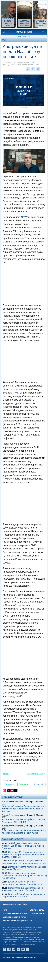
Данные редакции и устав (14, 917)
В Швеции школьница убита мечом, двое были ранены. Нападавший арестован (24, 862)
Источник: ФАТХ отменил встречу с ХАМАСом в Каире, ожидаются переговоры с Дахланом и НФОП (24, 854)
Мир (4, 39)
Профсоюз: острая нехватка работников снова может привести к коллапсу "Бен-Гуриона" (24, 875)
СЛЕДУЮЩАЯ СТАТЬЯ (35, 774)
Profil (15, 392)
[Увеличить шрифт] (33, 69)
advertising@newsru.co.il (21, 920)
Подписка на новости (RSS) (15, 913)
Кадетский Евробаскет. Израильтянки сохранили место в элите (23, 895)
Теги (5, 910)
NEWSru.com (28, 217)
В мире (6, 774)
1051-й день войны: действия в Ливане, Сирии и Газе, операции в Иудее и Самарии (23, 845)
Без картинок (38, 913)
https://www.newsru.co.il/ (14, 802)
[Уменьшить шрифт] (28, 69)
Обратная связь (37, 910)
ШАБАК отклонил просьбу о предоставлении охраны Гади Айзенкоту (22, 883)
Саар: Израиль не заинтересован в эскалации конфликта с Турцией (22, 889)
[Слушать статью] (40, 69)
